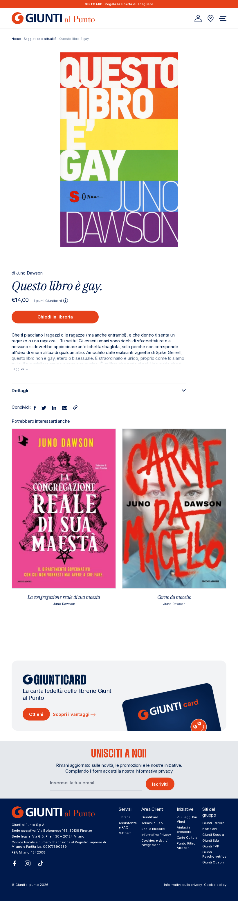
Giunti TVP (210, 846)
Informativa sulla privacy (183, 884)
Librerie (125, 817)
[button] (222, 18)
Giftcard (125, 833)
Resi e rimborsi (153, 829)
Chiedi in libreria (55, 317)
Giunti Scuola (213, 835)
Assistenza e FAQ (128, 825)
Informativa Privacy (156, 835)
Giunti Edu (210, 840)
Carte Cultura (187, 837)
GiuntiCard (149, 817)
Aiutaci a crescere (184, 829)
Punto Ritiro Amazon (186, 845)
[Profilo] (198, 18)
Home (16, 39)
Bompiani (209, 829)
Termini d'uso (152, 823)
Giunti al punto (27, 885)
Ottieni (36, 714)
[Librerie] (210, 18)
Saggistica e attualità (40, 39)
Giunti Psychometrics (214, 854)
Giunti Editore (213, 823)
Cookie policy (215, 884)
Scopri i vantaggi (72, 714)
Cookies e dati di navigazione (154, 842)
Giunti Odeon (213, 862)
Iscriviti (160, 784)
